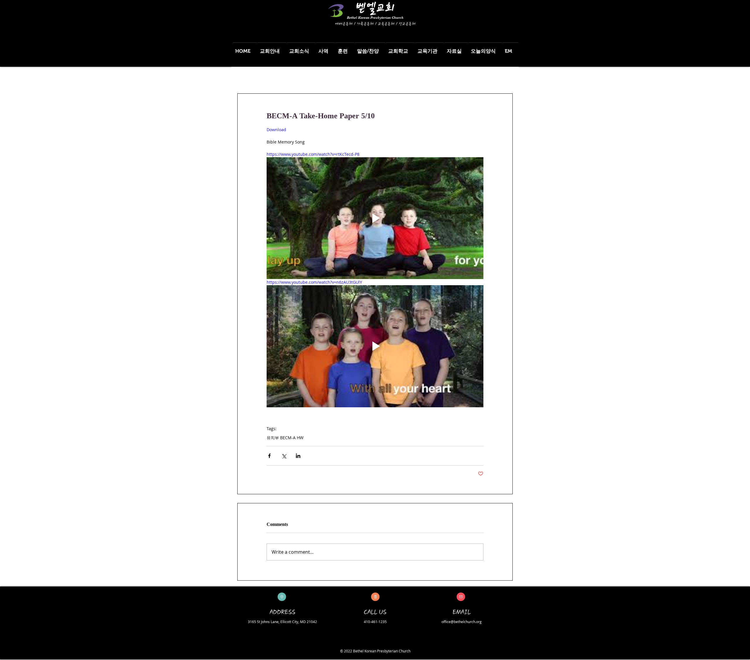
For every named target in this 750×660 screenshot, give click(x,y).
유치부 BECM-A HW (285, 437)
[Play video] (375, 218)
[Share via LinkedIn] (298, 456)
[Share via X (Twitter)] (284, 456)
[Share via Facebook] (269, 456)
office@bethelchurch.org (462, 621)
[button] (272, 48)
